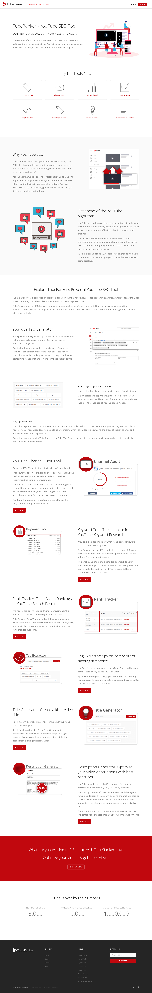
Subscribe (123, 961)
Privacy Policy (36, 988)
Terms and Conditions (51, 988)
